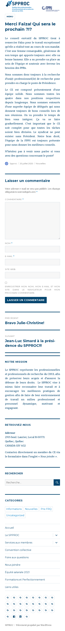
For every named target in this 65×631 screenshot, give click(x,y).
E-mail (10, 256)
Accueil (9, 527)
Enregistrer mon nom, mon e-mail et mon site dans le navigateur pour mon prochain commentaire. (32, 289)
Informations (14, 509)
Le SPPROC (12, 535)
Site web (10, 269)
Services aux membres (18, 542)
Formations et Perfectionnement (25, 579)
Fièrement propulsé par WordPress (33, 625)
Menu (10, 16)
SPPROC (9, 625)
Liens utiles (11, 587)
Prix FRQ (46, 509)
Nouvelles (41, 163)
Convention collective (18, 550)
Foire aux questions (17, 557)
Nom (9, 243)
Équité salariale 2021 (17, 572)
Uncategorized (15, 515)
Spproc (13, 163)
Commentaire (14, 199)
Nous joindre (12, 564)
